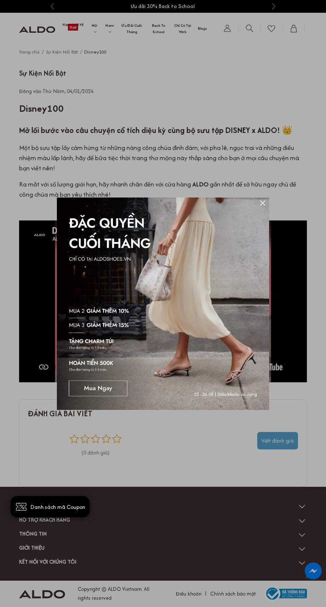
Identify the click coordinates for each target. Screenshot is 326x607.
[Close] (262, 204)
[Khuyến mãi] (163, 304)
